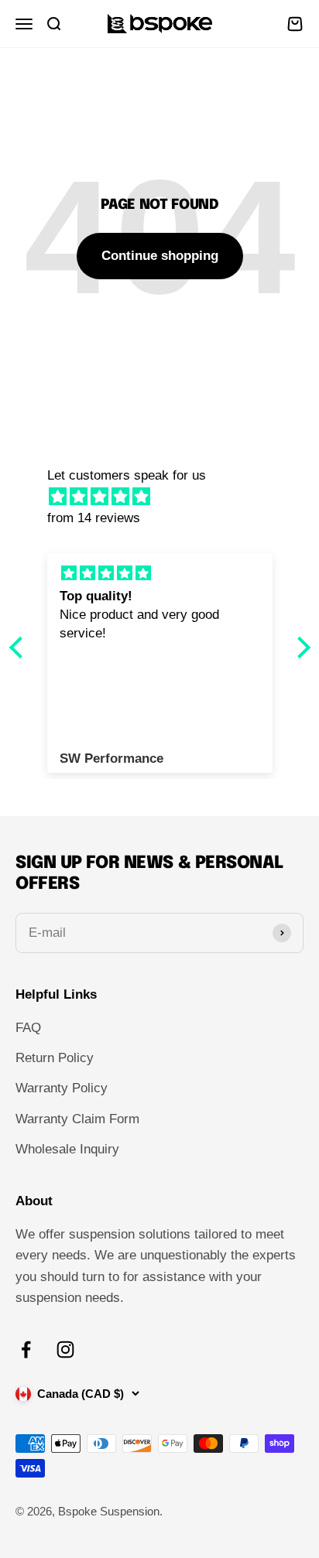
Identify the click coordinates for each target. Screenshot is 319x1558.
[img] (167, 496)
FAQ (28, 1027)
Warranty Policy (61, 1088)
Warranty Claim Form (77, 1119)
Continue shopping (159, 255)
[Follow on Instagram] (65, 1349)
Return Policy (54, 1058)
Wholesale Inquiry (67, 1149)
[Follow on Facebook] (25, 1349)
